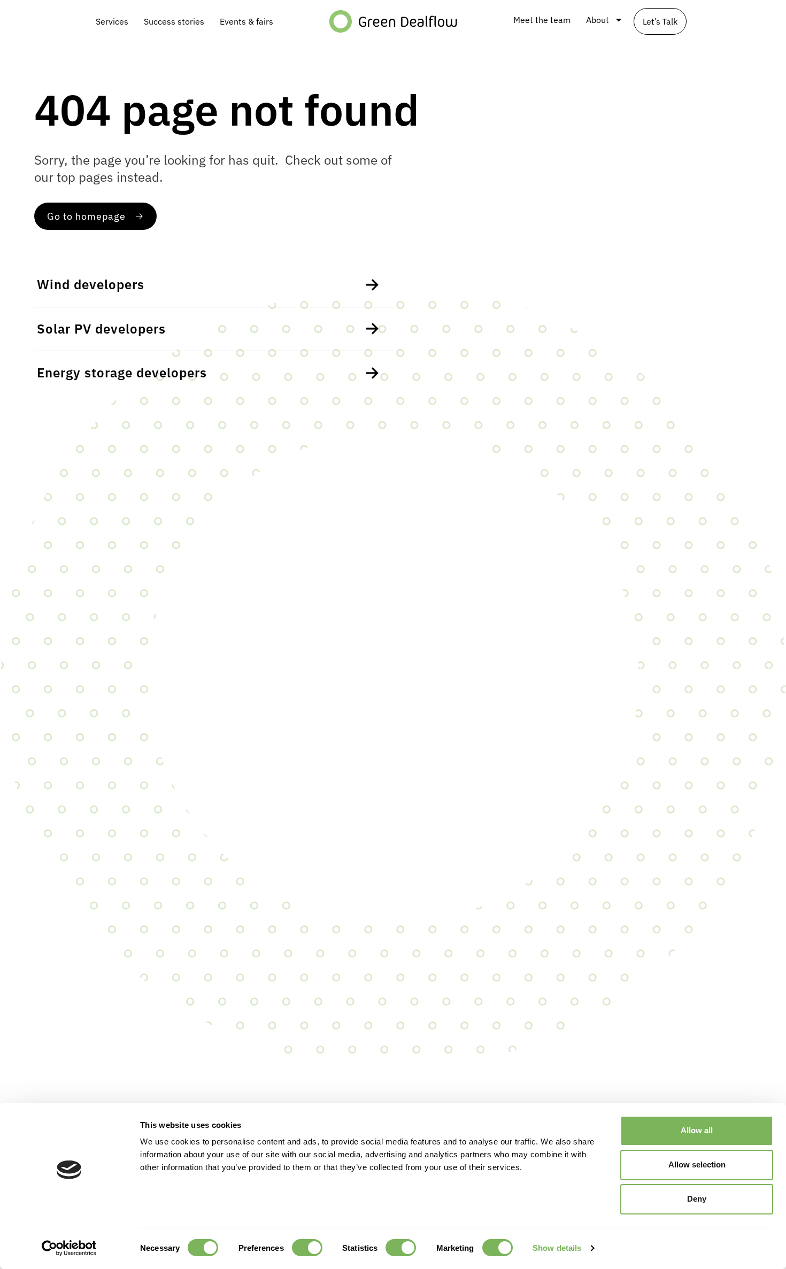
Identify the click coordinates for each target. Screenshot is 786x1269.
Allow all (697, 1130)
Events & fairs (246, 21)
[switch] (307, 1247)
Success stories (174, 21)
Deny (696, 1198)
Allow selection (697, 1164)
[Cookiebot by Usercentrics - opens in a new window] (69, 1248)
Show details (557, 1247)
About (597, 19)
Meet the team (542, 19)
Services (112, 21)
